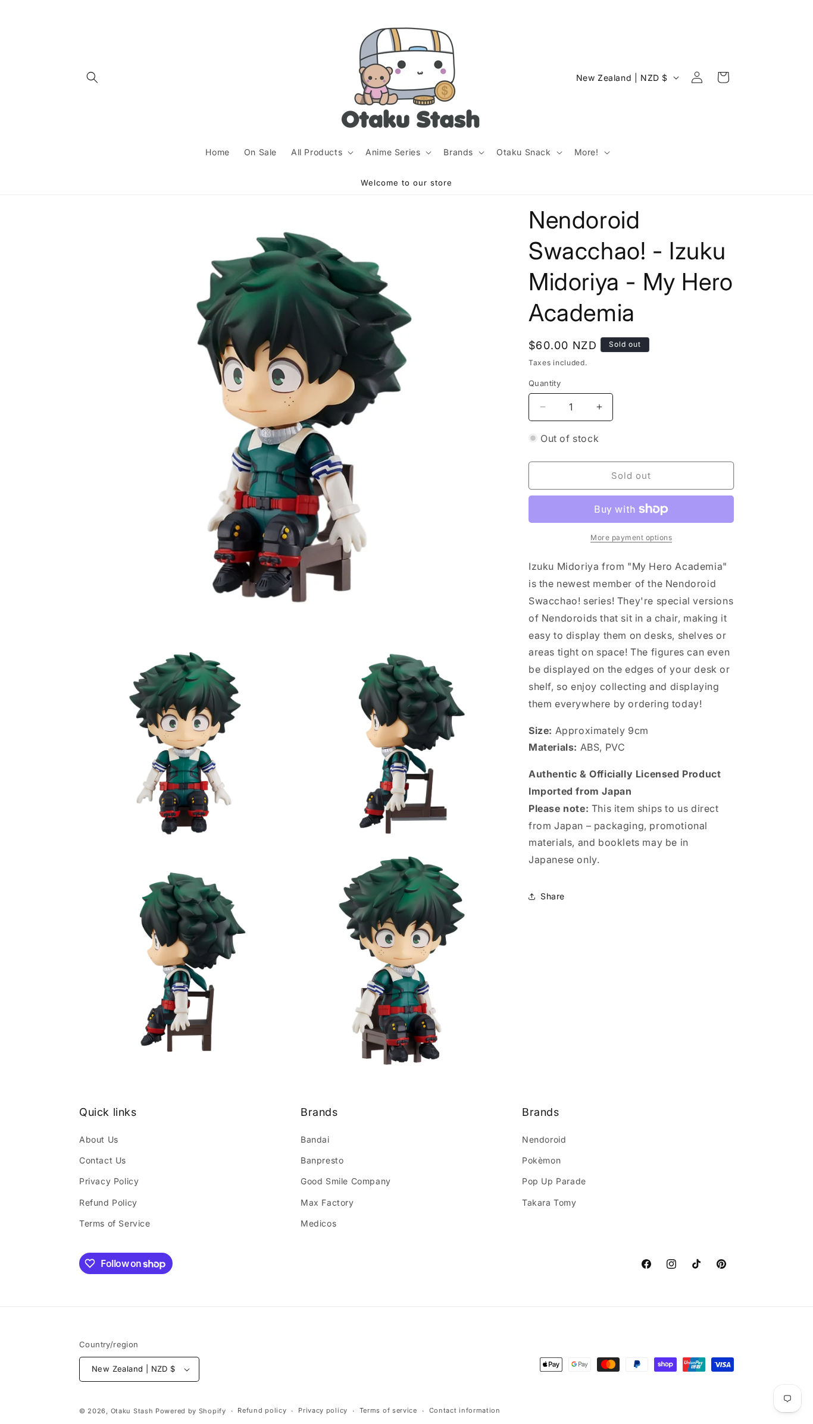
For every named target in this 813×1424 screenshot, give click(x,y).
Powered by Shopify (190, 1411)
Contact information (465, 1410)
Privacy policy (323, 1410)
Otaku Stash (132, 1411)
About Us (98, 1139)
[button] (92, 77)
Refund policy (261, 1410)
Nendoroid (544, 1139)
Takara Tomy (549, 1202)
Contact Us (102, 1160)
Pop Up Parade (554, 1182)
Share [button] (552, 896)
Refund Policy (108, 1202)
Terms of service (388, 1410)
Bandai (315, 1139)
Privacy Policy (109, 1182)
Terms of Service (115, 1223)
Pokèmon (541, 1160)
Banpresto (322, 1160)
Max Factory (327, 1202)
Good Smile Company (346, 1182)
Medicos (318, 1223)
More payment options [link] (631, 537)
